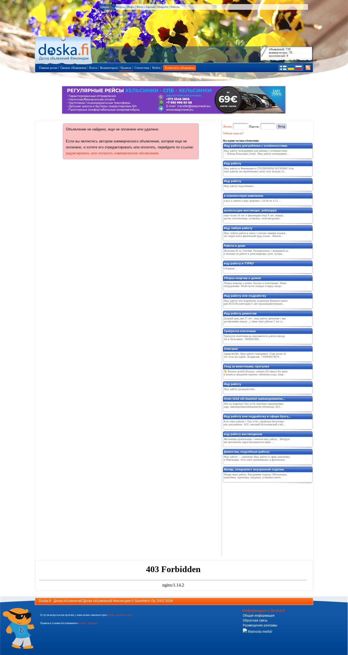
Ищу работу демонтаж (240, 313)
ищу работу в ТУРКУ (239, 263)
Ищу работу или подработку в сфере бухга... (257, 416)
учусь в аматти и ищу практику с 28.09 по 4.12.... (252, 200)
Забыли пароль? (233, 133)
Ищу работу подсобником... (240, 186)
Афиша (150, 6)
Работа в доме (234, 245)
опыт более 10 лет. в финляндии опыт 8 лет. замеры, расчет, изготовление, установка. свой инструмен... (254, 217)
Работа (174, 6)
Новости (162, 6)
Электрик (231, 348)
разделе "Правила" (88, 623)
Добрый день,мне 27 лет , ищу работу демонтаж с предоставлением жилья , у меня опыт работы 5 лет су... (255, 320)
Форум (120, 6)
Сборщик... (230, 268)
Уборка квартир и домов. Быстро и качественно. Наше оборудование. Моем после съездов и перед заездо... (255, 285)
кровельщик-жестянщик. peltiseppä (250, 210)
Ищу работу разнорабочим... (240, 389)
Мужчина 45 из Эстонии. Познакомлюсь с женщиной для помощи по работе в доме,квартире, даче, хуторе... (256, 252)
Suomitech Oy (145, 601)
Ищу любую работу (238, 228)
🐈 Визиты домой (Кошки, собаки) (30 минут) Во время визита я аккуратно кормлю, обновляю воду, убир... (255, 373)
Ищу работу (232, 163)
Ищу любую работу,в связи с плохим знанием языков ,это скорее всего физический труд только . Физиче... (255, 235)
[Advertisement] (263, 518)
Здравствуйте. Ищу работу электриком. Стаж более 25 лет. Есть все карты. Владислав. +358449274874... (255, 355)
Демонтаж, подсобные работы (246, 451)
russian (105, 6)
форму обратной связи (120, 615)
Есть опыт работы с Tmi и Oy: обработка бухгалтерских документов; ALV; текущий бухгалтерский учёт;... (255, 423)
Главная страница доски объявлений (64, 49)
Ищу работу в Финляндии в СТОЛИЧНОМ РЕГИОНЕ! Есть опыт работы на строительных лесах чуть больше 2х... (259, 170)
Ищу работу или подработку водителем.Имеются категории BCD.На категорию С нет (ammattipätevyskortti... (256, 302)
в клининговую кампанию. (244, 195)
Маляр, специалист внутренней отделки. (254, 469)
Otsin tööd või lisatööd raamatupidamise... (254, 398)
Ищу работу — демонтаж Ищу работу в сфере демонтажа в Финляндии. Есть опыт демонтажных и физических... (257, 458)
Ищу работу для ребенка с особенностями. (256, 145)
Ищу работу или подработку (245, 295)
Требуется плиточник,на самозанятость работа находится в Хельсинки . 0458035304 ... (254, 338)
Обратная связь (255, 620)
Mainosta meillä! (259, 632)
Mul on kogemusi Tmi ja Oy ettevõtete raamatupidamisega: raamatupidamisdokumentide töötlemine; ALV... (254, 405)
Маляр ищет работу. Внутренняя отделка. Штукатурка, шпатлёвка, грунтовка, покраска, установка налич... (255, 476)
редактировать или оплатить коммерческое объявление (112, 153)
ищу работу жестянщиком (243, 434)
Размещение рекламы (260, 625)
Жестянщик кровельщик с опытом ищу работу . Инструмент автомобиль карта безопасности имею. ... (257, 441)
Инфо (130, 6)
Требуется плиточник (240, 331)
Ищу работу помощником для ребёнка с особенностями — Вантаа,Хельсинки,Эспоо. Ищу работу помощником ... (257, 152)
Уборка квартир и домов (242, 278)
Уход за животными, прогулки (246, 366)
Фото (140, 6)
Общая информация (259, 615)
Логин (227, 126)
